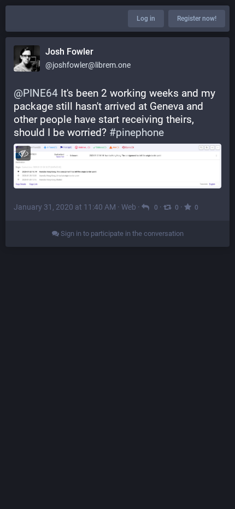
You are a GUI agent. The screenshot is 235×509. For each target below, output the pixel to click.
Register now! (196, 18)
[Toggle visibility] (23, 153)
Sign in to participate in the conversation (121, 233)
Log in (146, 18)
